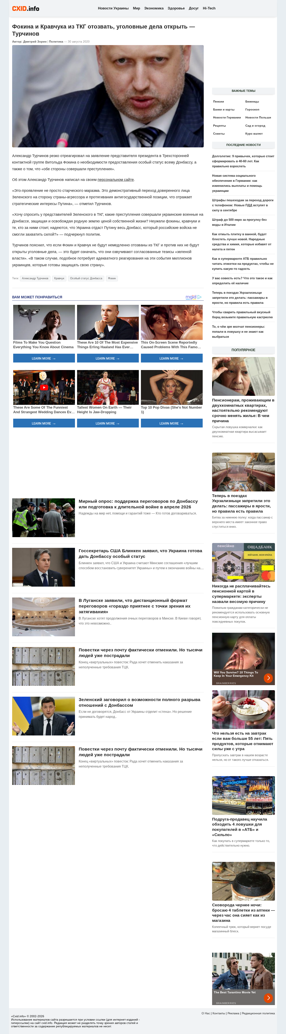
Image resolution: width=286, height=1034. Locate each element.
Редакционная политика (258, 1013)
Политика (56, 41)
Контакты (219, 1013)
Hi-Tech (209, 8)
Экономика (154, 8)
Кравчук (59, 278)
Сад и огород (255, 125)
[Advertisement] (108, 462)
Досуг (194, 8)
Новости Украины (113, 8)
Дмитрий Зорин (34, 41)
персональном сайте (116, 180)
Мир (136, 8)
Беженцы (252, 101)
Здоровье (176, 8)
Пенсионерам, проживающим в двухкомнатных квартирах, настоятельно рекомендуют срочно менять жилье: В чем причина (243, 410)
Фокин (112, 278)
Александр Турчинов (35, 278)
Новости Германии (227, 117)
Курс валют (254, 133)
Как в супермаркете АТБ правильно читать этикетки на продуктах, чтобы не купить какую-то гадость (243, 263)
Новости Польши (258, 117)
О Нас (206, 1013)
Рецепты (219, 125)
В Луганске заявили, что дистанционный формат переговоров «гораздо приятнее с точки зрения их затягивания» (135, 606)
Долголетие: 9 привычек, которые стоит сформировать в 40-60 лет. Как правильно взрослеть (243, 161)
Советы (219, 133)
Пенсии (218, 101)
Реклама (233, 1013)
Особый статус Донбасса (86, 278)
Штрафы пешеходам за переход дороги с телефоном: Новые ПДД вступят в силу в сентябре (242, 205)
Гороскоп (252, 109)
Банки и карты (223, 109)
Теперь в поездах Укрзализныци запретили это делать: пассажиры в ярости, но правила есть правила (240, 297)
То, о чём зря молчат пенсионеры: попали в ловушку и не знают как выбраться (238, 331)
